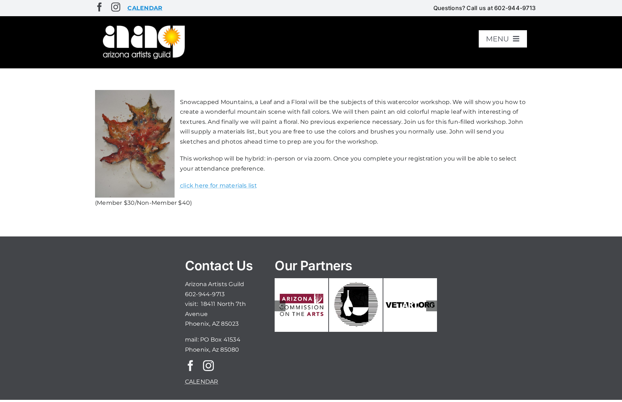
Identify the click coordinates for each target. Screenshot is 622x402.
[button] (280, 306)
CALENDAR (201, 381)
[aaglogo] (142, 25)
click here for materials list (218, 185)
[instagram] (115, 7)
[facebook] (99, 7)
